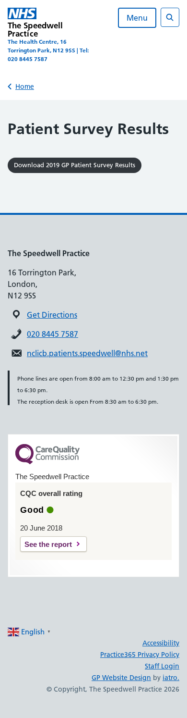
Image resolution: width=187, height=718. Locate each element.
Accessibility (160, 643)
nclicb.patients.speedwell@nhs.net (87, 353)
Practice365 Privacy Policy (139, 654)
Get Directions (52, 315)
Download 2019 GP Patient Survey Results (74, 165)
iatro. (171, 677)
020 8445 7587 (52, 334)
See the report (48, 544)
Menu (137, 18)
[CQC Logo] (47, 462)
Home (24, 86)
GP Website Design (121, 677)
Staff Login (162, 666)
